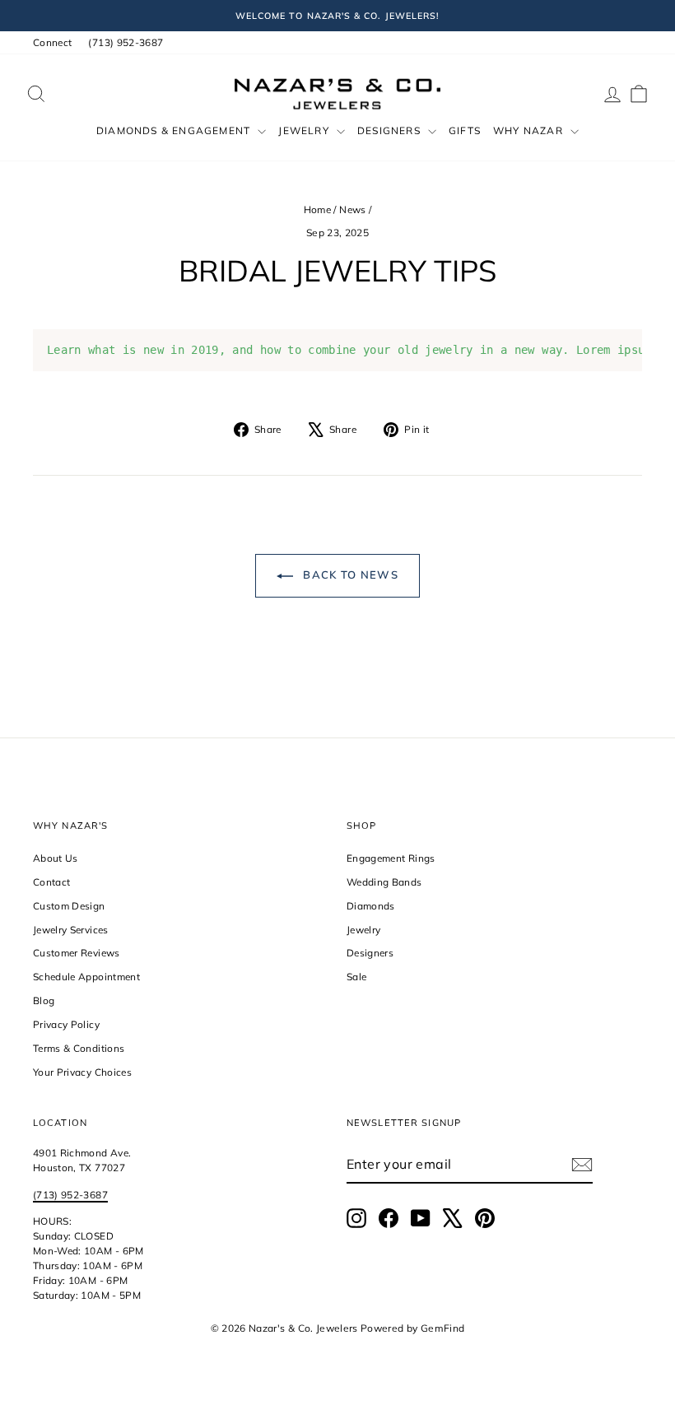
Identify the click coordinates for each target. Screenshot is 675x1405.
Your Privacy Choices (82, 1072)
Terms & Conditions (78, 1048)
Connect (52, 42)
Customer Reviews (76, 953)
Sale (356, 976)
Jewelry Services (71, 929)
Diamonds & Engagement (175, 130)
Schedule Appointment (86, 976)
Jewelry (305, 130)
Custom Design (69, 906)
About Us (55, 858)
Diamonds (371, 906)
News (352, 209)
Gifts (465, 130)
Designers (390, 130)
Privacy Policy (66, 1024)
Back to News (349, 574)
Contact (51, 882)
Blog (43, 1000)
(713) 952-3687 (125, 42)
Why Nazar (529, 130)
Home (317, 209)
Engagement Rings (391, 858)
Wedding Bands (384, 882)
